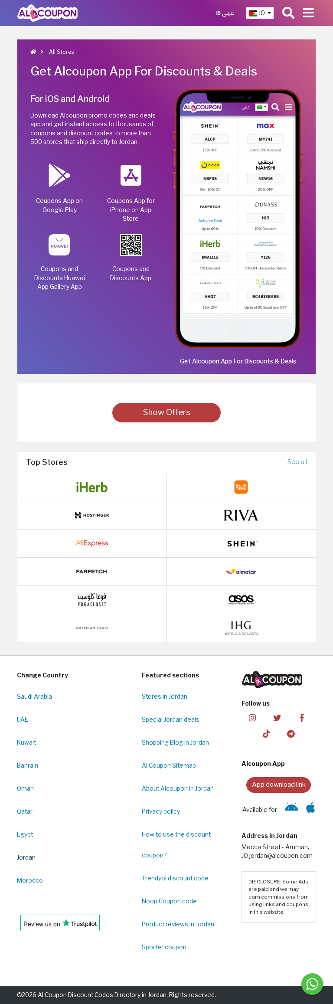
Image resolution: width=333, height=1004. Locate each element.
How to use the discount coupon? (176, 845)
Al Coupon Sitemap (169, 765)
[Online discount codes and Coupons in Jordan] (33, 52)
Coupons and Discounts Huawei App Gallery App (59, 277)
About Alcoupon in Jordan (178, 788)
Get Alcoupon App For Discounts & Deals (238, 361)
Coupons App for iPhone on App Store (131, 209)
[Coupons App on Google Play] (291, 809)
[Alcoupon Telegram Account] (291, 733)
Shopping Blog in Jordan (175, 742)
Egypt (25, 834)
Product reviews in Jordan (178, 924)
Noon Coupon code (169, 901)
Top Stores (47, 462)
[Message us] (312, 984)
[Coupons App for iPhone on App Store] (310, 809)
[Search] (288, 13)
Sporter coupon (164, 947)
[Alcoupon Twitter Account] (277, 718)
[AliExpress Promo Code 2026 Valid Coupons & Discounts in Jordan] (92, 542)
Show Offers (166, 412)
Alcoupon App (263, 763)
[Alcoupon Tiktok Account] (266, 733)
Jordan (26, 857)
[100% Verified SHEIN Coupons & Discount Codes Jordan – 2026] (241, 542)
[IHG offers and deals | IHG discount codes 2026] (241, 627)
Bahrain (27, 765)
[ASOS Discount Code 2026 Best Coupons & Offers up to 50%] (241, 598)
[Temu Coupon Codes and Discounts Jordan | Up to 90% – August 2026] (241, 486)
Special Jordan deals (170, 719)
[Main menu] (308, 13)
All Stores (61, 52)
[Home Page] (47, 12)
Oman (25, 788)
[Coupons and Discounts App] (238, 217)
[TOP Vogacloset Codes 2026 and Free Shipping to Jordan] (92, 598)
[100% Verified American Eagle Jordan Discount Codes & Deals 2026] (92, 627)
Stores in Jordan (164, 696)
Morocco (30, 880)
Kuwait (26, 742)
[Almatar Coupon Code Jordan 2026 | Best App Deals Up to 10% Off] (241, 570)
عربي (228, 12)
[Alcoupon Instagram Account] (252, 718)
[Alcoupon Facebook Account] (302, 718)
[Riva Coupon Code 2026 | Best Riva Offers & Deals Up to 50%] (241, 514)
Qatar (25, 811)
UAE (22, 719)
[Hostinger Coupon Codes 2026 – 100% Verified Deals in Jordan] (92, 514)
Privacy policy (161, 811)
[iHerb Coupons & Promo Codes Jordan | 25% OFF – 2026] (92, 486)
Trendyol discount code (175, 878)
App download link (279, 784)
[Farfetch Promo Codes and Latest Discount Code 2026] (92, 570)
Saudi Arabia (34, 696)
